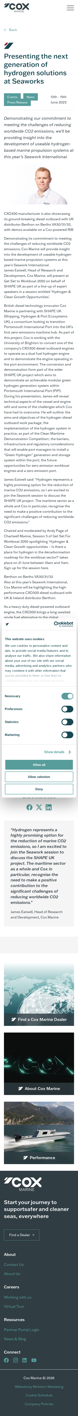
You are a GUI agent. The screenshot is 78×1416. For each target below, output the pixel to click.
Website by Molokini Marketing (39, 1387)
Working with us (17, 1297)
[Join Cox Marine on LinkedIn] (24, 1360)
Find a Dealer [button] (19, 1235)
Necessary (12, 696)
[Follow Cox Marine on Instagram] (15, 1360)
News (31, 97)
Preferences (13, 709)
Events (12, 97)
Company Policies (39, 1404)
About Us (12, 1273)
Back (13, 30)
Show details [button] (54, 752)
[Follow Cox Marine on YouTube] (33, 1360)
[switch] (67, 709)
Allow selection (39, 777)
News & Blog (15, 1338)
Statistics (12, 722)
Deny (39, 789)
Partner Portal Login (21, 1329)
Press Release (17, 102)
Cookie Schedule (39, 1395)
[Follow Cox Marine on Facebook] (6, 1360)
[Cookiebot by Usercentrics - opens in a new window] (55, 624)
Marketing (12, 735)
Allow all (39, 764)
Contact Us (14, 1264)
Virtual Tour (14, 1306)
